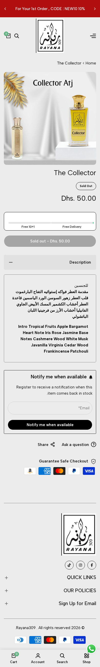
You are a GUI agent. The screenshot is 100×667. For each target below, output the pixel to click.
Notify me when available (50, 424)
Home (91, 63)
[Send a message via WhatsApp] (91, 649)
